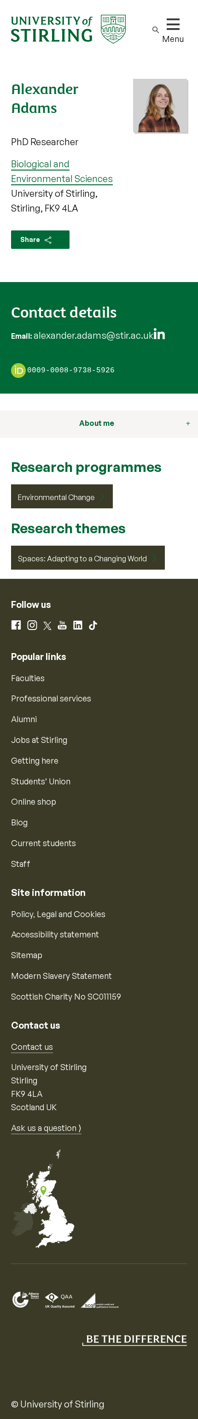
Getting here (34, 760)
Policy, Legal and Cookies (58, 914)
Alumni (24, 719)
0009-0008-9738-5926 (71, 371)
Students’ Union (40, 781)
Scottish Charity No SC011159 (66, 996)
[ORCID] (18, 370)
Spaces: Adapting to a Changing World (82, 558)
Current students (43, 843)
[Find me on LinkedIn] (159, 336)
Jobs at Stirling (39, 740)
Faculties (28, 678)
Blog (19, 822)
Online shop (33, 801)
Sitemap (26, 955)
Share (30, 239)
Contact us (32, 1047)
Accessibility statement (55, 934)
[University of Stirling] (68, 28)
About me (96, 423)
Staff (20, 864)
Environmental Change (56, 497)
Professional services (51, 698)
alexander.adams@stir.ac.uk (93, 335)
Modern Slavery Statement (61, 976)
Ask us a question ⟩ (46, 1128)
